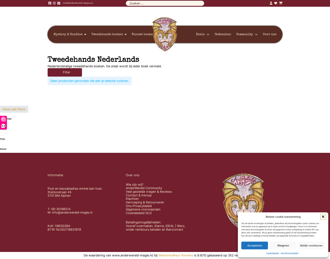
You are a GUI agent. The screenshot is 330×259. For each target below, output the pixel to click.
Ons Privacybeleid (289, 253)
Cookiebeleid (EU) (139, 213)
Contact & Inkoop (139, 195)
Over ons (269, 34)
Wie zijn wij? (134, 184)
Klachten (132, 198)
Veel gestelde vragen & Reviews (149, 191)
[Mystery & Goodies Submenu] (85, 34)
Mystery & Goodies (68, 34)
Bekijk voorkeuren (311, 245)
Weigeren (283, 245)
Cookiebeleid (272, 253)
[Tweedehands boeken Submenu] (125, 34)
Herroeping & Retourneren (145, 202)
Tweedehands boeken (107, 34)
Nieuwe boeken (143, 34)
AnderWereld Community (144, 188)
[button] (323, 216)
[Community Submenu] (256, 34)
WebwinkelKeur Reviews (175, 255)
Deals (200, 34)
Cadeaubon (223, 34)
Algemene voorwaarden (143, 209)
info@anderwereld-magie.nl (78, 3)
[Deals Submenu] (208, 34)
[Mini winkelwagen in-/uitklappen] (280, 3)
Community (244, 34)
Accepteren (254, 245)
